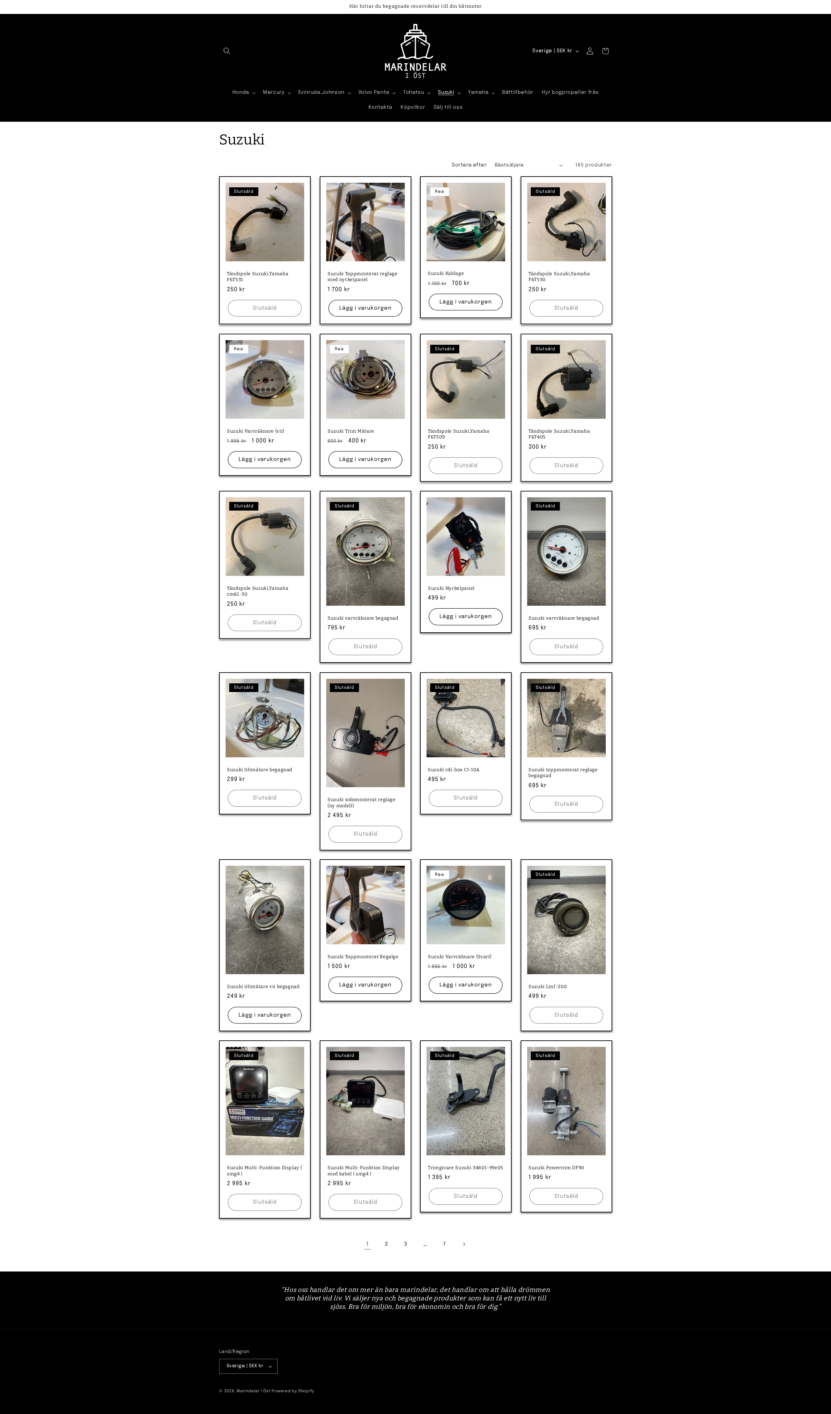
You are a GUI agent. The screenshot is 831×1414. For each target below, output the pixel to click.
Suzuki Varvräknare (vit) (255, 431)
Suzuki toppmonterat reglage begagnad (563, 772)
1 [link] (367, 1244)
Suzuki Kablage (446, 274)
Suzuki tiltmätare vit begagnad (263, 986)
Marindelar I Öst (253, 1391)
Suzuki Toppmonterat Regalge (363, 957)
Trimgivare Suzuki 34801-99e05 (465, 1168)
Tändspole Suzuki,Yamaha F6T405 (559, 434)
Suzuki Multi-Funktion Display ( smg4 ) (264, 1171)
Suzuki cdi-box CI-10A (454, 769)
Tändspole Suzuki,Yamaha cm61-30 (257, 591)
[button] (227, 51)
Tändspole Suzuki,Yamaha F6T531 (257, 277)
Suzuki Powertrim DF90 (556, 1168)
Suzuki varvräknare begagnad (363, 618)
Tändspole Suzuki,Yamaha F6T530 (559, 277)
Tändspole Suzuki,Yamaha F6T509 (458, 434)
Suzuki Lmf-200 (547, 986)
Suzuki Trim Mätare (351, 431)
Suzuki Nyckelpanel (451, 588)
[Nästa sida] (463, 1244)
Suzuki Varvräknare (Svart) (459, 957)
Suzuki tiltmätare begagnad (259, 769)
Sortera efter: (469, 165)
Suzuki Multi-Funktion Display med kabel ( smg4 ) (364, 1171)
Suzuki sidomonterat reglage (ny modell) (362, 803)
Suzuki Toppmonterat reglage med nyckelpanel (363, 277)
